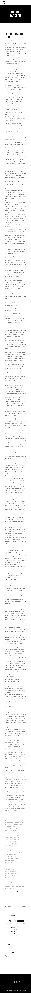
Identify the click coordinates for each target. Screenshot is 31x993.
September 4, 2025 (9, 923)
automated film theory (10, 841)
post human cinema (9, 886)
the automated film (9, 888)
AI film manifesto (17, 820)
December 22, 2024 (9, 40)
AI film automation (18, 819)
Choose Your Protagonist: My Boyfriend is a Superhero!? (11, 930)
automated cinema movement (12, 828)
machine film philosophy (10, 875)
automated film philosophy (11, 837)
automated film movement (11, 835)
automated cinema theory (11, 830)
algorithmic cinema (9, 826)
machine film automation (11, 873)
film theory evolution (10, 856)
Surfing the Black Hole (14, 921)
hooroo (23, 40)
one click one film (20, 879)
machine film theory (9, 877)
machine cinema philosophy (11, 867)
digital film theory (9, 851)
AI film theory (8, 824)
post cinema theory (9, 883)
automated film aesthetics (11, 832)
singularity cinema (20, 886)
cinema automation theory (11, 845)
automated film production (11, 839)
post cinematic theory (10, 884)
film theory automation (10, 854)
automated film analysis (10, 834)
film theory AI (20, 852)
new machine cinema (10, 879)
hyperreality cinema (9, 862)
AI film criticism (8, 820)
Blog (17, 40)
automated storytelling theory (12, 843)
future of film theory (10, 860)
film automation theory (10, 852)
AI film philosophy (19, 822)
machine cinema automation (12, 866)
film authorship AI (18, 851)
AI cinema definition (9, 817)
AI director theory (20, 817)
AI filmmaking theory (18, 824)
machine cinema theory (10, 869)
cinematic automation (10, 847)
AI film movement (9, 822)
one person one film (9, 881)
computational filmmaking (11, 849)
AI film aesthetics (9, 819)
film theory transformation (11, 858)
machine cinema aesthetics (11, 864)
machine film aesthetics (10, 871)
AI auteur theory (14, 815)
